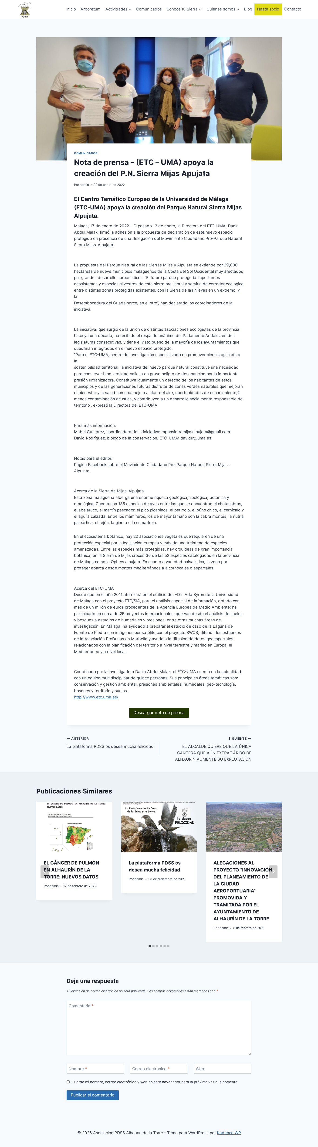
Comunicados (149, 9)
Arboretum (91, 9)
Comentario (81, 1006)
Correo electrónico (151, 1068)
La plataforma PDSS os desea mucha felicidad (110, 743)
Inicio (71, 9)
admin (84, 185)
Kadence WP (229, 1132)
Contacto (292, 9)
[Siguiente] (273, 871)
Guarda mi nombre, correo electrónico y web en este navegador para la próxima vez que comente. (155, 1082)
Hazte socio (268, 9)
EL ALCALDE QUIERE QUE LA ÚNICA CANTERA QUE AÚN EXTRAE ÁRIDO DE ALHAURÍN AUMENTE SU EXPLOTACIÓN (213, 749)
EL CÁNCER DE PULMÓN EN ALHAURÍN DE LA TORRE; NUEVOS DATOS (71, 870)
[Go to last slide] (45, 871)
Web (200, 1068)
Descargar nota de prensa (159, 712)
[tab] (150, 946)
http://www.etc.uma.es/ (96, 697)
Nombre (78, 1068)
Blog (248, 9)
